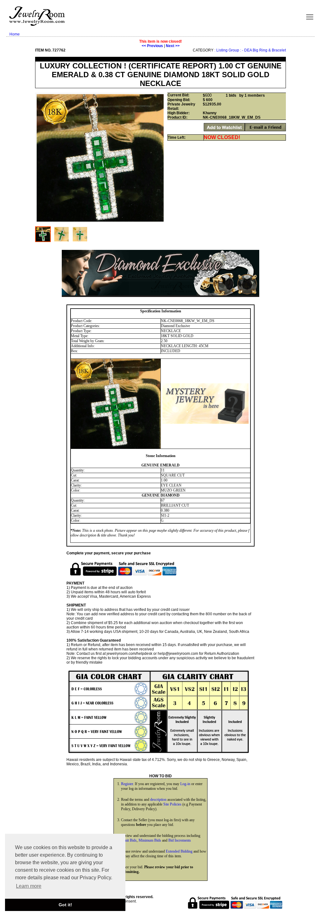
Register (127, 784)
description (158, 799)
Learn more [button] (28, 886)
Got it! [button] (65, 904)
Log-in (185, 784)
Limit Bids (129, 840)
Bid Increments (179, 840)
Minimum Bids (150, 840)
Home (14, 34)
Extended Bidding (179, 851)
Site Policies (172, 804)
